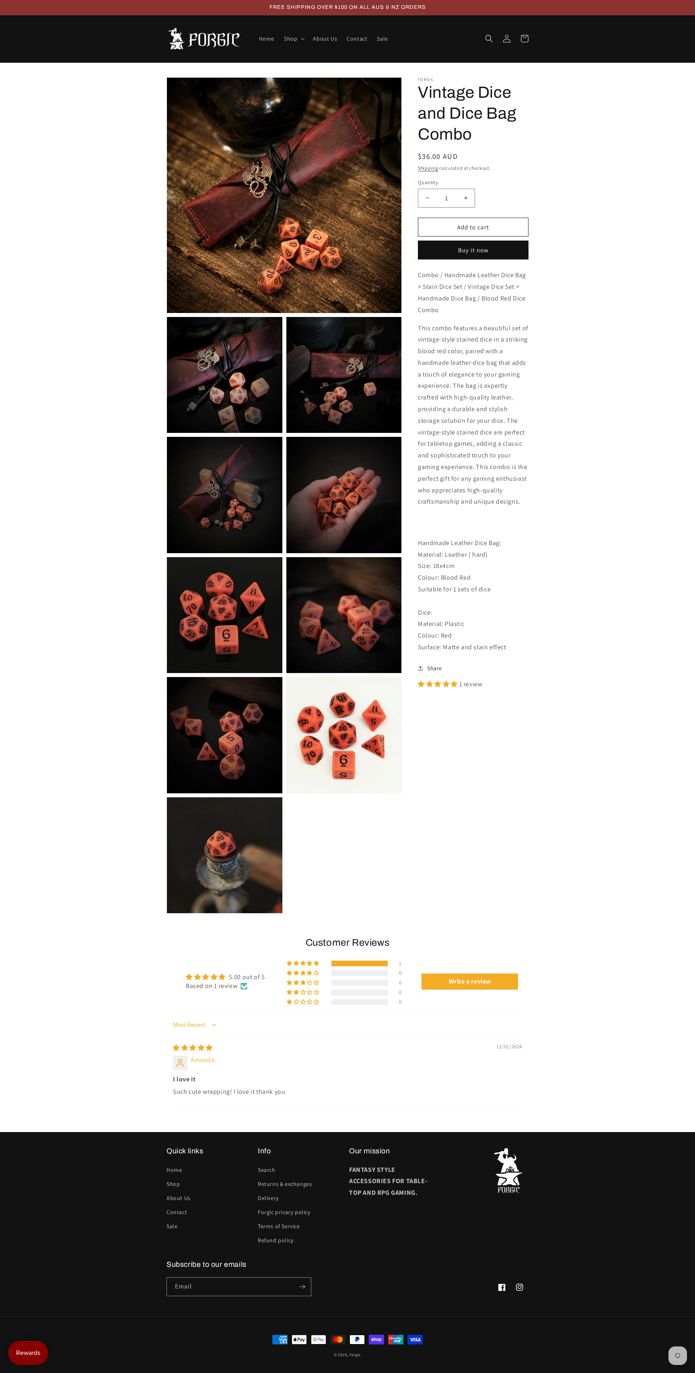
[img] (193, 1048)
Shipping (428, 168)
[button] (293, 38)
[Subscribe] (302, 1286)
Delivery (268, 1198)
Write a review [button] (470, 981)
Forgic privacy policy (284, 1212)
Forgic (355, 1354)
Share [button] (434, 667)
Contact (177, 1212)
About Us (179, 1198)
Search (267, 1169)
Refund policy (276, 1240)
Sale (172, 1226)
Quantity (428, 182)
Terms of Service (279, 1226)
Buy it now (473, 250)
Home (174, 1169)
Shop (173, 1184)
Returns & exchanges (285, 1184)
